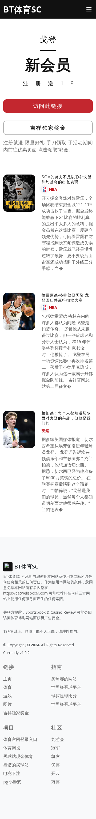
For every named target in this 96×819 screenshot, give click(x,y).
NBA (53, 189)
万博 (55, 782)
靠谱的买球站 (16, 765)
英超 (45, 430)
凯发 (55, 756)
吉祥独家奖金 (48, 127)
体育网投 (11, 748)
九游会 (57, 739)
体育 (7, 687)
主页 (7, 679)
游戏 (7, 696)
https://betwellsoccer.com (25, 593)
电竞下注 (11, 773)
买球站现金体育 (18, 756)
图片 (7, 704)
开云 (55, 773)
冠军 (55, 748)
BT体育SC (22, 9)
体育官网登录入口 (20, 739)
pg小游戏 (12, 782)
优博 (55, 765)
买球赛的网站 (64, 679)
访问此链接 (48, 105)
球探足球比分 (64, 696)
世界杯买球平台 (66, 687)
